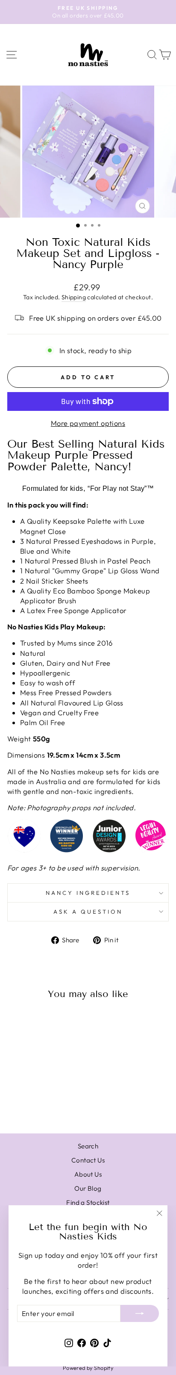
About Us (88, 1174)
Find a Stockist (87, 1202)
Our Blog (87, 1188)
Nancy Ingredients (88, 892)
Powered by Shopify (88, 1367)
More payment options (88, 423)
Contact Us (88, 1160)
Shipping (74, 297)
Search (88, 1146)
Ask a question (88, 911)
